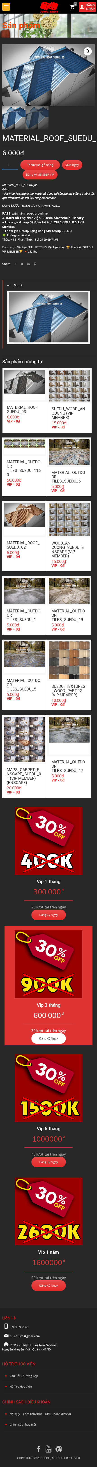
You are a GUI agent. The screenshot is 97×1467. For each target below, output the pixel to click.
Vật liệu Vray (56, 247)
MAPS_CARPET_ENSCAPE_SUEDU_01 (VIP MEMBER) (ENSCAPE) (24, 776)
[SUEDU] (48, 6)
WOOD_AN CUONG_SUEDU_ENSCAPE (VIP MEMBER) (67, 549)
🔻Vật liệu (30, 251)
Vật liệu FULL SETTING (32, 247)
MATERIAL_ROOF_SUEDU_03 (23, 409)
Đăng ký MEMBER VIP (40, 174)
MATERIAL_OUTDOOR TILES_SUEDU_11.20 (24, 468)
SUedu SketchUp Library (63, 217)
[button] (88, 51)
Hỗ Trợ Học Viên (21, 1386)
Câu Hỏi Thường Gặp (24, 1376)
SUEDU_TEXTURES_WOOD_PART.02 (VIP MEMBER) (68, 690)
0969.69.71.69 (19, 1327)
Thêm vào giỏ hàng (40, 165)
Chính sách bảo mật (23, 1424)
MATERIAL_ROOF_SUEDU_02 (23, 545)
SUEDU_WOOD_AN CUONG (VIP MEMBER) (68, 413)
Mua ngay (72, 165)
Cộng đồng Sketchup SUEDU (51, 231)
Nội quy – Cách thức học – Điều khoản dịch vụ (40, 1414)
